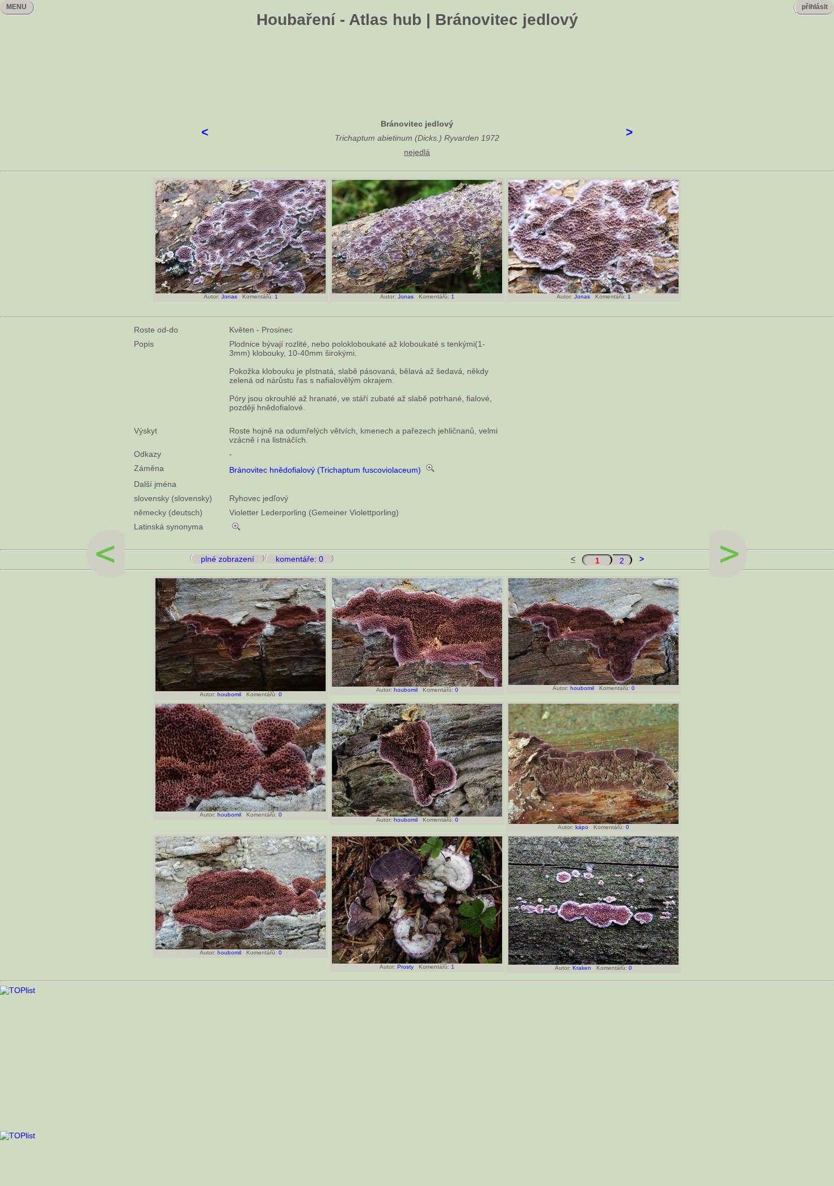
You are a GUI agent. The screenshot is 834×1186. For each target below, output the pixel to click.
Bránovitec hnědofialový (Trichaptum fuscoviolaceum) (325, 469)
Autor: (210, 296)
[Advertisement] (417, 65)
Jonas (229, 296)
